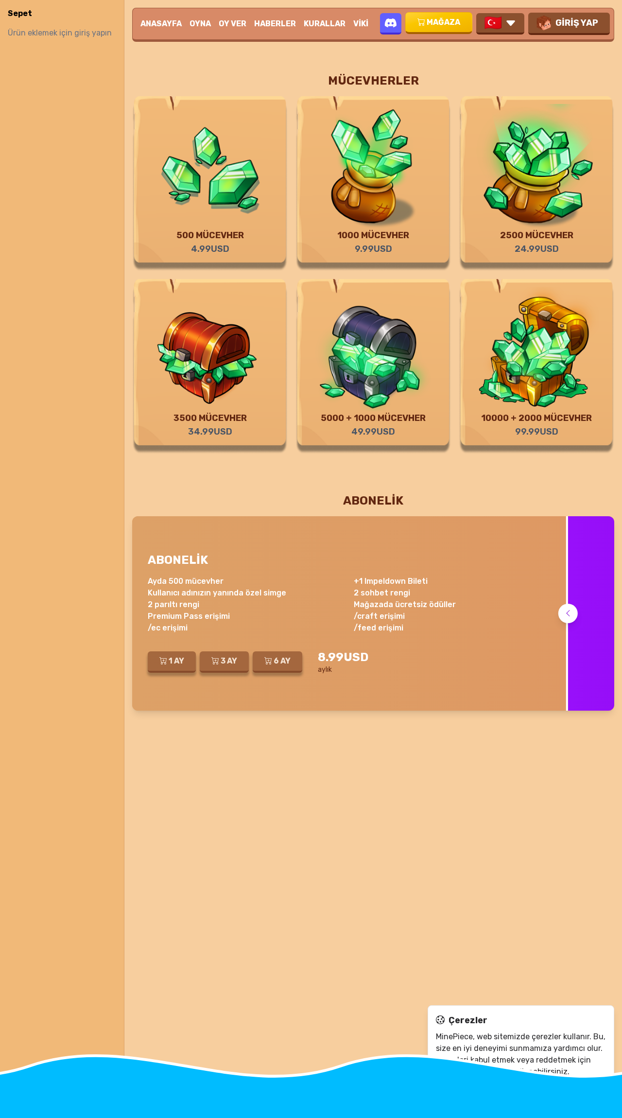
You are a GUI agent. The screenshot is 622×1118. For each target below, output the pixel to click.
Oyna (200, 23)
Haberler (275, 23)
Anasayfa (161, 23)
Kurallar (325, 23)
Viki (360, 23)
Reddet (507, 1091)
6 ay (282, 660)
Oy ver (232, 23)
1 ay (176, 660)
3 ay (229, 660)
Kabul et (459, 1091)
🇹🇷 (493, 23)
